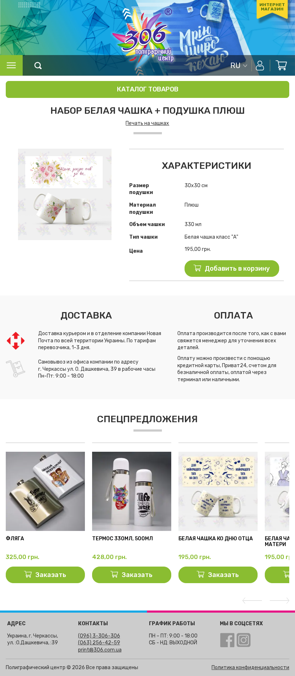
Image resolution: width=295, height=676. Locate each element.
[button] (112, 155)
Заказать (50, 575)
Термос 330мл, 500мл (122, 539)
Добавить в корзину (237, 268)
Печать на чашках (147, 123)
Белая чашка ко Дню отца (215, 539)
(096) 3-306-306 (99, 636)
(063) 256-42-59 (99, 643)
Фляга (15, 539)
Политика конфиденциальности (250, 667)
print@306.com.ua (100, 650)
